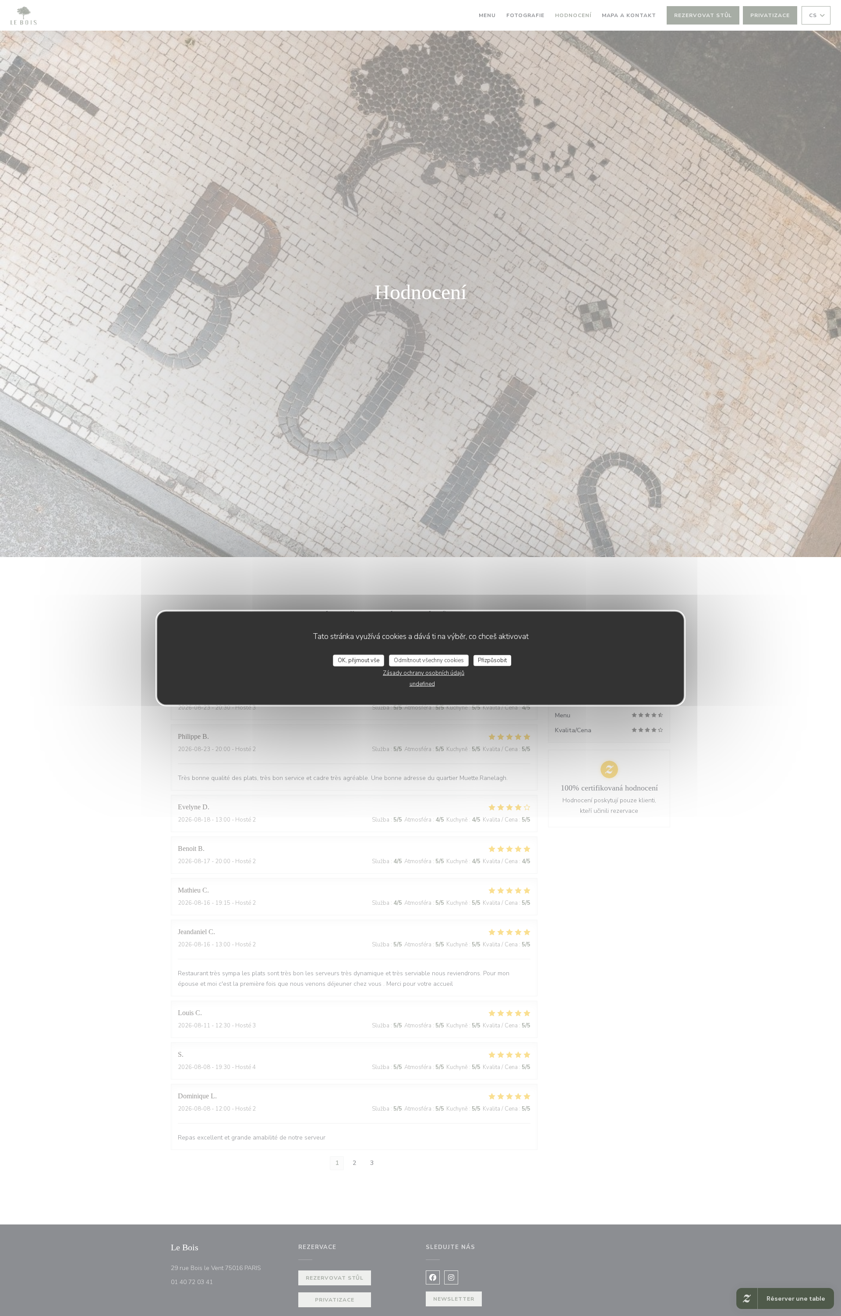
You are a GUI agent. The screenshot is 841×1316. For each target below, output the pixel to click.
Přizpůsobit (492, 660)
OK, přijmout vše (358, 660)
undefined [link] (422, 684)
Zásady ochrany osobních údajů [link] (423, 673)
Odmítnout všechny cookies (429, 660)
